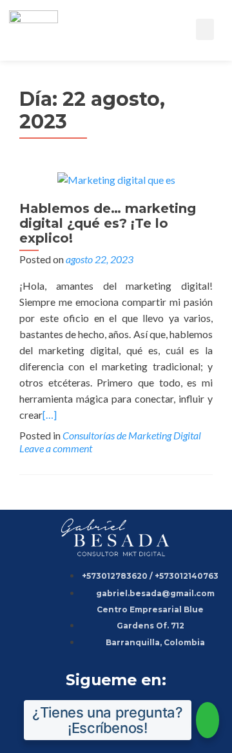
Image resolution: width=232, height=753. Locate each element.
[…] (50, 414)
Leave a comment (55, 448)
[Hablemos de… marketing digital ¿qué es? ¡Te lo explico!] (116, 178)
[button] (205, 29)
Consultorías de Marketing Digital (132, 435)
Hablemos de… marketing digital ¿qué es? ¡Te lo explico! (107, 223)
